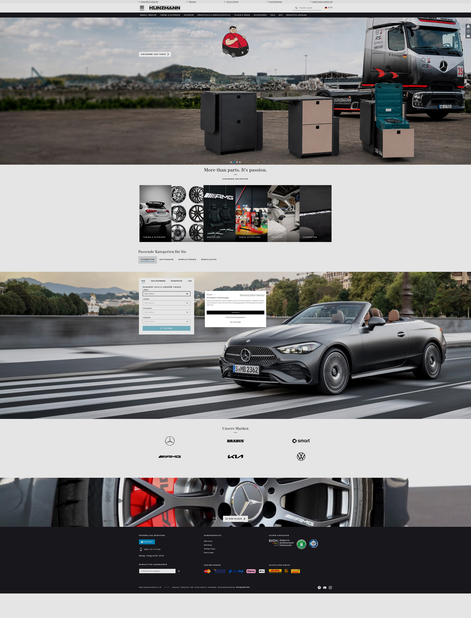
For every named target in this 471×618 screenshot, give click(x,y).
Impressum (260, 295)
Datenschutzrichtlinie (247, 295)
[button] (211, 294)
